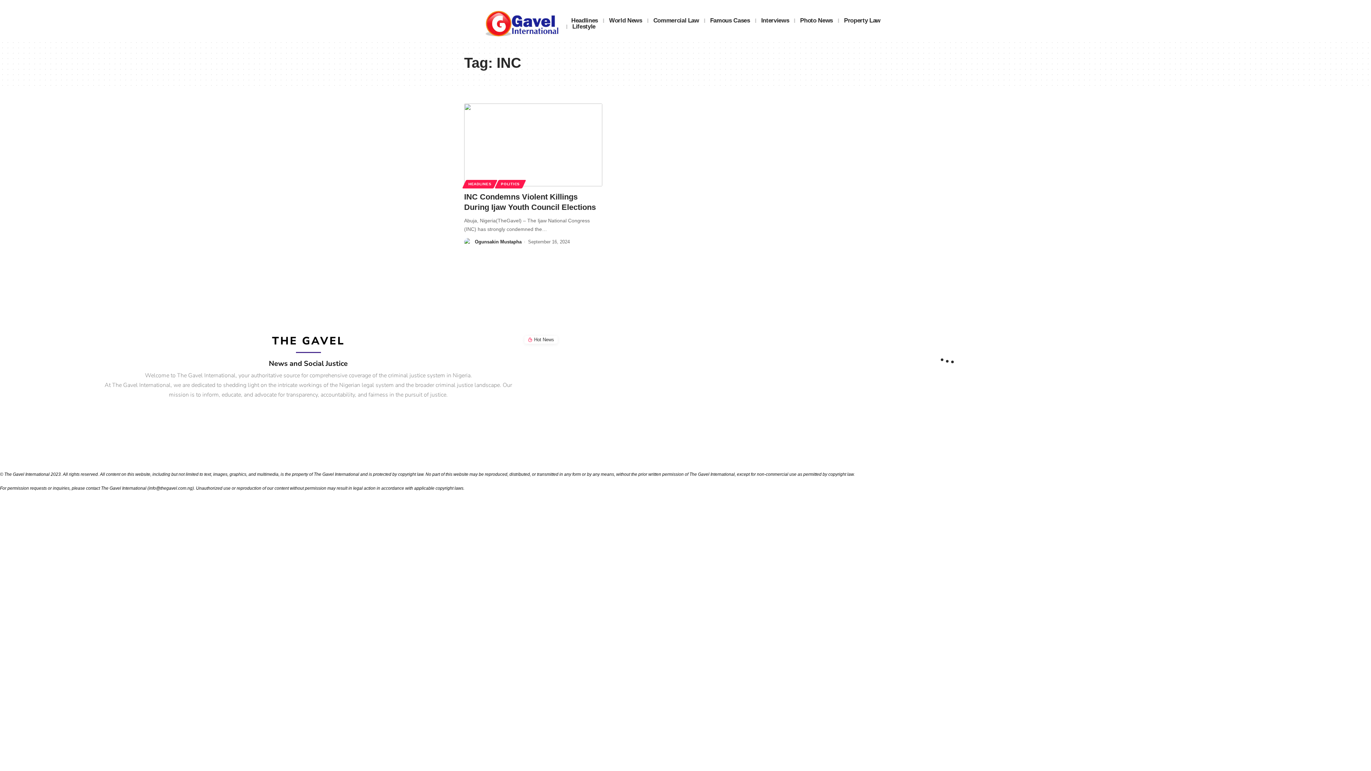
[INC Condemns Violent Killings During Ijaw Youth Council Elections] (533, 145)
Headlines (479, 184)
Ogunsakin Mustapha (498, 242)
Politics (510, 184)
